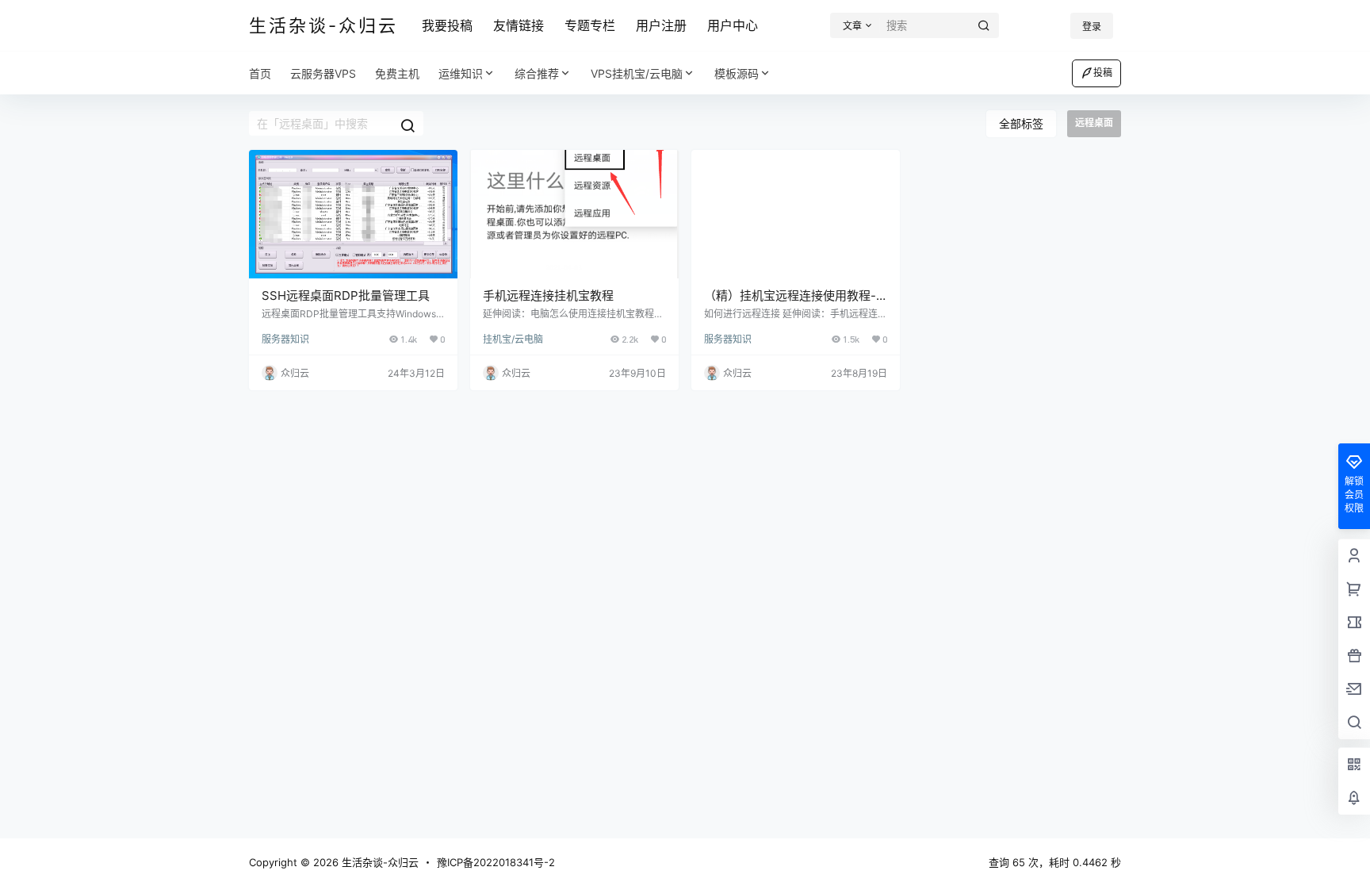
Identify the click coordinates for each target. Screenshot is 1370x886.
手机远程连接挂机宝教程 (548, 295)
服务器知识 (285, 339)
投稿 (1102, 73)
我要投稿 (447, 25)
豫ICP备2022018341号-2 (496, 862)
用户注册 (661, 25)
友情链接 (518, 25)
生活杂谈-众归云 (379, 862)
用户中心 (732, 25)
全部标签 (1021, 123)
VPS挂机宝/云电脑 (637, 73)
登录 (1091, 27)
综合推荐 (537, 73)
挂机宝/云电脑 (513, 339)
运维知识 (460, 73)
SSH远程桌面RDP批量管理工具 (346, 295)
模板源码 (736, 73)
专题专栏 (589, 25)
